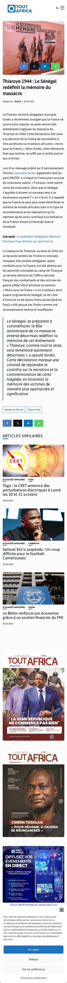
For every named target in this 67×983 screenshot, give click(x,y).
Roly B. (18, 101)
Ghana (31, 607)
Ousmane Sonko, (25, 173)
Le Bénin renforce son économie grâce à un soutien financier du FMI (33, 615)
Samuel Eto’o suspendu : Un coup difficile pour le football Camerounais (31, 553)
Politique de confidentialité (33, 978)
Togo (31, 480)
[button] (61, 910)
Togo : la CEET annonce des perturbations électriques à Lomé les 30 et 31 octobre (32, 489)
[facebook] (23, 66)
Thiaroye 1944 (34, 410)
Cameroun (33, 543)
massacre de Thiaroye (13, 410)
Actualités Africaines (14, 480)
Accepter (33, 949)
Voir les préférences (33, 969)
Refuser (33, 959)
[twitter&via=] (34, 66)
